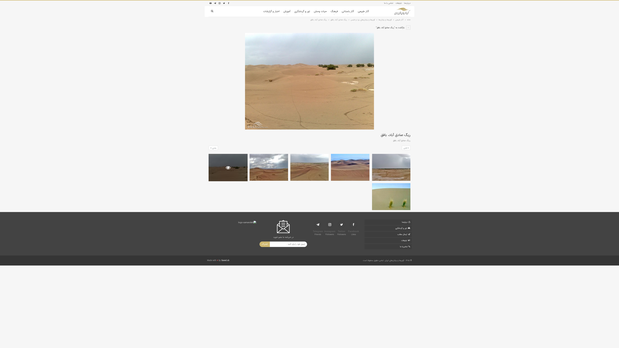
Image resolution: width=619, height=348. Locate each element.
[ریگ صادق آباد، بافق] (391, 167)
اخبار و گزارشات (271, 11)
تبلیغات (399, 3)
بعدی (213, 148)
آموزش (286, 11)
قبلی (405, 148)
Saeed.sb (225, 260)
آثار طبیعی (363, 11)
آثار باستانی (348, 11)
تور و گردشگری (302, 11)
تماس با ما (388, 3)
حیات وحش (320, 11)
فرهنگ (334, 11)
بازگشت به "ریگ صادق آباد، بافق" (390, 27)
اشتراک (265, 244)
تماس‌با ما (404, 246)
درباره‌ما (407, 3)
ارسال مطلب (402, 234)
